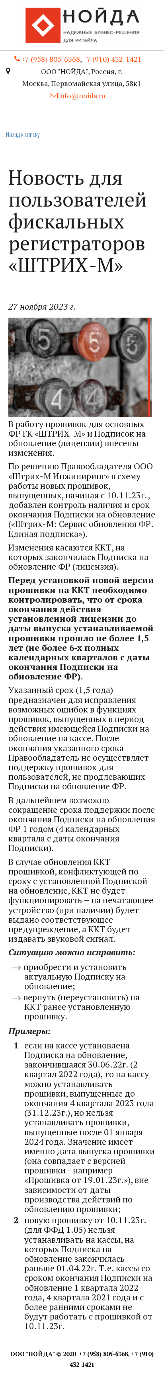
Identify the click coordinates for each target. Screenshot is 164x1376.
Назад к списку (23, 134)
